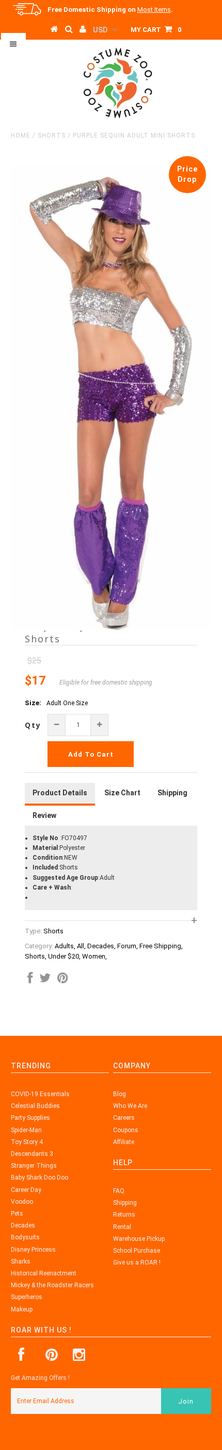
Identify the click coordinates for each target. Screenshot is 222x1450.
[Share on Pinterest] (62, 980)
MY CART (156, 29)
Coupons (125, 1130)
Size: (33, 703)
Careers (124, 1117)
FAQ (118, 1191)
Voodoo (22, 1201)
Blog (119, 1094)
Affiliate (123, 1142)
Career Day (26, 1189)
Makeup (22, 1309)
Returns (124, 1214)
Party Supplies (30, 1117)
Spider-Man (26, 1130)
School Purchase (136, 1250)
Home (20, 135)
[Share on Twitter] (45, 980)
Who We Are (130, 1106)
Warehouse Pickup (139, 1238)
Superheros (26, 1297)
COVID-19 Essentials (40, 1094)
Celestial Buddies (35, 1106)
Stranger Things (34, 1165)
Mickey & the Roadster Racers (52, 1285)
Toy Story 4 (27, 1142)
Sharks (20, 1261)
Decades (23, 1225)
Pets (17, 1213)
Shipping (125, 1202)
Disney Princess (33, 1249)
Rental (122, 1227)
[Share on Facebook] (30, 980)
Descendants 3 (32, 1153)
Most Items (154, 9)
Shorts (52, 135)
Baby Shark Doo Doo (39, 1177)
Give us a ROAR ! (137, 1262)
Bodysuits (25, 1237)
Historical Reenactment (43, 1273)
